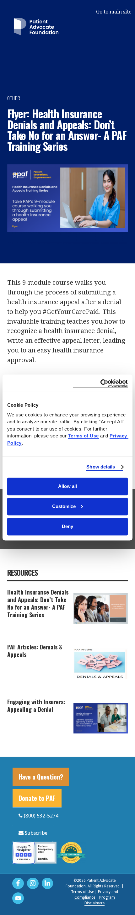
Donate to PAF (37, 798)
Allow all (67, 486)
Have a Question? (41, 776)
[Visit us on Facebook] (18, 883)
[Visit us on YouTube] (18, 898)
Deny (67, 526)
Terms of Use (82, 892)
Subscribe (35, 833)
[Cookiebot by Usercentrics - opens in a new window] (100, 383)
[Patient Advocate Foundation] (36, 28)
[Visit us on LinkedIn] (47, 883)
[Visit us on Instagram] (33, 883)
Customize (64, 506)
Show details (100, 466)
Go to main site (114, 12)
